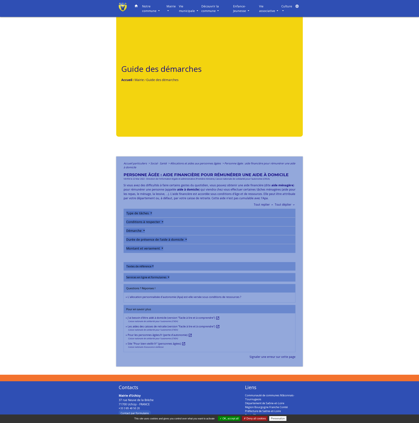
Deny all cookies (256, 418)
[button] (136, 6)
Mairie (139, 80)
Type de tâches (138, 213)
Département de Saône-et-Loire (264, 403)
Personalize (278, 418)
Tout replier (264, 204)
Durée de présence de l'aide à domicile (155, 239)
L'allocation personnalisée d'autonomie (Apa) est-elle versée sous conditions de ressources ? (184, 297)
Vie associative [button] (267, 8)
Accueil (126, 80)
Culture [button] (286, 6)
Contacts (128, 387)
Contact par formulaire (135, 413)
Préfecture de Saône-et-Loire (263, 411)
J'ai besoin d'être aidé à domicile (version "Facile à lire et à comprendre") (174, 318)
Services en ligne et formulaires (146, 277)
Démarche (134, 231)
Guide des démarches (162, 80)
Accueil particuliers (136, 163)
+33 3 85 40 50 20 (129, 408)
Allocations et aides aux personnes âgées (196, 163)
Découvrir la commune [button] (210, 8)
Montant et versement (143, 248)
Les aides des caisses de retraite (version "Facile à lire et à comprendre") (174, 326)
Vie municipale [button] (187, 8)
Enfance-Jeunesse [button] (240, 8)
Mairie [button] (171, 6)
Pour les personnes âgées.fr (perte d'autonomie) (160, 335)
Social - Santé (158, 163)
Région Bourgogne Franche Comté (266, 407)
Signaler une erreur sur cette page (272, 357)
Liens (250, 387)
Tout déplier (285, 204)
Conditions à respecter (143, 222)
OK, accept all (230, 418)
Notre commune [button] (149, 8)
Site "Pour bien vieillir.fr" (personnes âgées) (157, 343)
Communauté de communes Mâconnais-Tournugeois (269, 397)
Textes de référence (138, 266)
